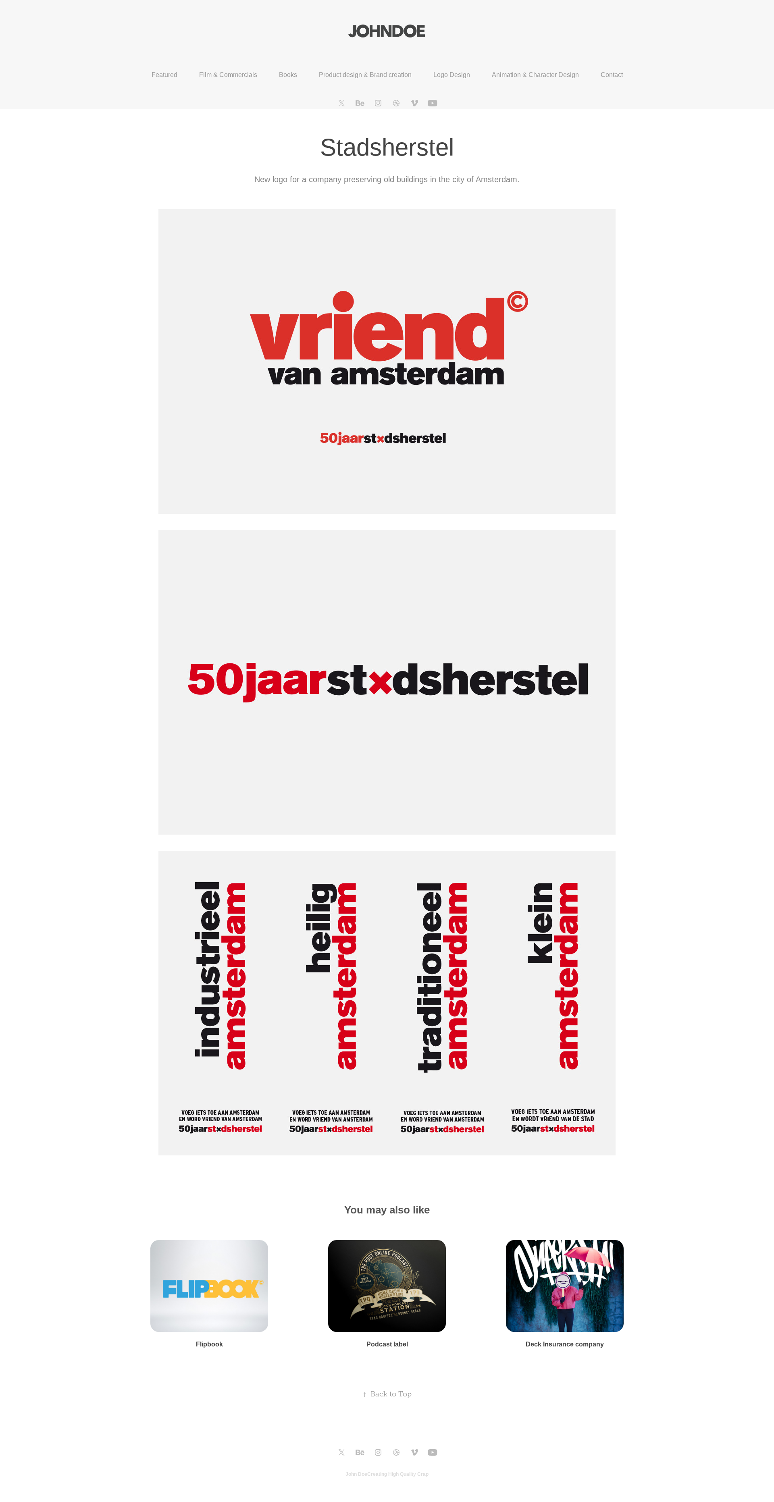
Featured (164, 74)
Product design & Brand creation (365, 74)
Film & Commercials (228, 74)
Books (288, 74)
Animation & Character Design (535, 74)
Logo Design (451, 74)
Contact (612, 74)
